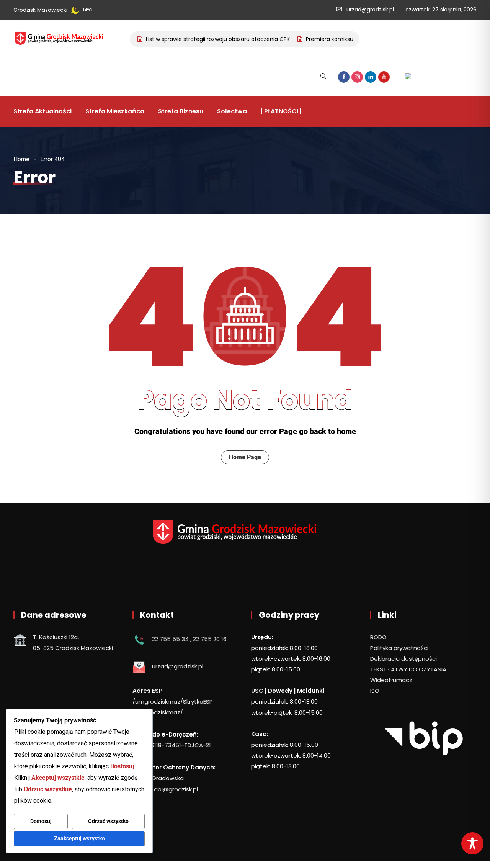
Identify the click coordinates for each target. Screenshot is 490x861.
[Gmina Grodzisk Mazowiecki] (64, 39)
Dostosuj (41, 821)
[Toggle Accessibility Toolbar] (472, 843)
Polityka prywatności (399, 648)
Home (21, 159)
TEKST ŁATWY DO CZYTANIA (408, 669)
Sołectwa (232, 111)
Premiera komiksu (321, 39)
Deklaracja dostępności (403, 659)
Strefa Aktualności (42, 111)
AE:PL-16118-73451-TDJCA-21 (171, 745)
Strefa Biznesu (180, 111)
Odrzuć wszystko (108, 821)
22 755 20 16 (210, 639)
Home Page (245, 457)
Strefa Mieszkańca (114, 111)
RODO (378, 637)
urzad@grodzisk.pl (370, 9)
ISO (374, 691)
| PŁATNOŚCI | (281, 111)
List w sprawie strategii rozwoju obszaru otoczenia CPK (209, 39)
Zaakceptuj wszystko (79, 838)
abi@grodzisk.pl (176, 789)
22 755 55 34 (170, 639)
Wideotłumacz (391, 680)
